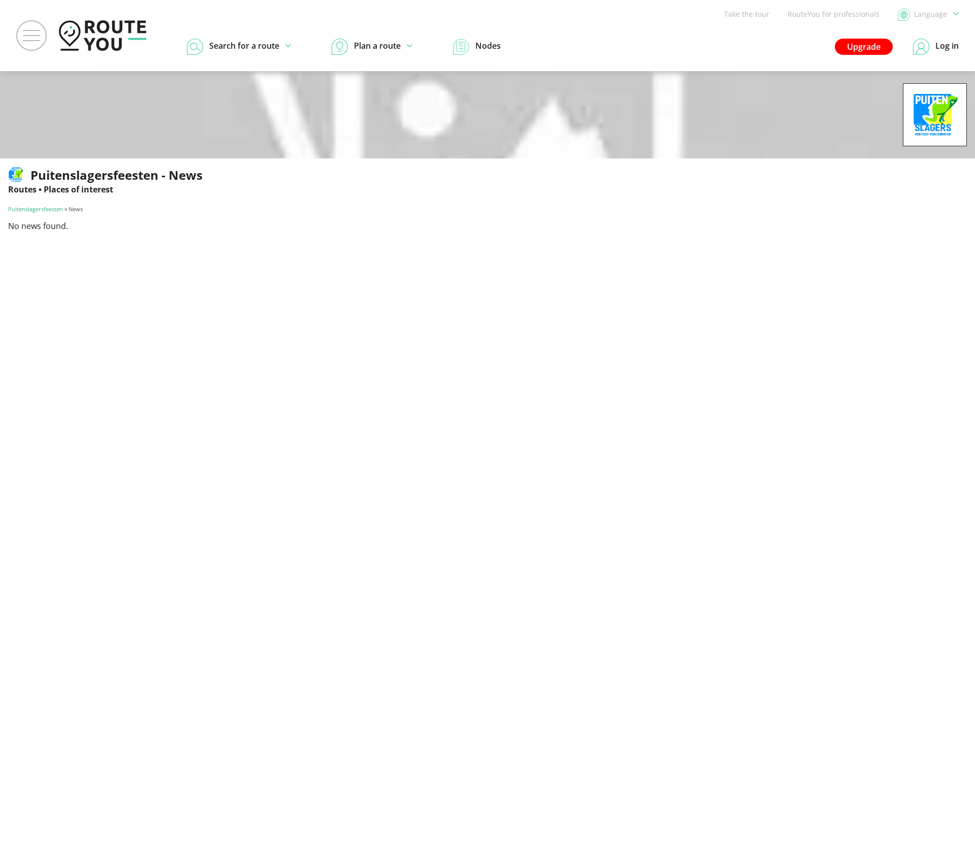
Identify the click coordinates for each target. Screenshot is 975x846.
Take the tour (746, 14)
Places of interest (78, 189)
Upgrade (864, 46)
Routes (22, 189)
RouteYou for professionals (834, 14)
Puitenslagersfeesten (35, 209)
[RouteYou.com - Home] (102, 35)
